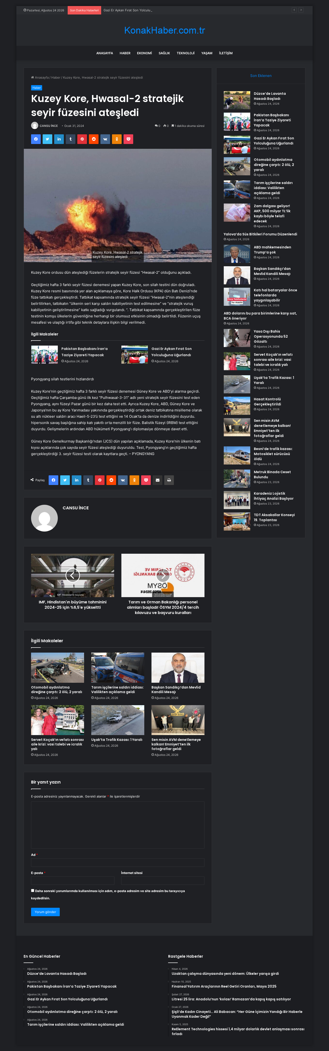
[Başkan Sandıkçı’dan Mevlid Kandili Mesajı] (177, 667)
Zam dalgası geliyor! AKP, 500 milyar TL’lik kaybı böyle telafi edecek (272, 214)
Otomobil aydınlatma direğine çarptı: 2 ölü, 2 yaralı (56, 689)
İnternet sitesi (132, 873)
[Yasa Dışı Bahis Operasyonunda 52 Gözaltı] (237, 338)
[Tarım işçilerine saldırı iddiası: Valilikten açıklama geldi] (117, 667)
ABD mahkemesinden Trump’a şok (272, 250)
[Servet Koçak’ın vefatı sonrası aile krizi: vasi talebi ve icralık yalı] (57, 720)
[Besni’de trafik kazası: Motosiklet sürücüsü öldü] (237, 455)
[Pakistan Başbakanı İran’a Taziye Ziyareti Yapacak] (44, 355)
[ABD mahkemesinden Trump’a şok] (237, 254)
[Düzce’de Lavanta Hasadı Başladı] (237, 100)
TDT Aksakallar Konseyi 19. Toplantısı (274, 517)
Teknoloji (186, 53)
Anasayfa (104, 53)
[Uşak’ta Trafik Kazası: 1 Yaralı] (117, 720)
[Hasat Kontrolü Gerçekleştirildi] (237, 406)
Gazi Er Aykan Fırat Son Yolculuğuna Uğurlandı (138, 10)
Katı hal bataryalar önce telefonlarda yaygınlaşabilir (275, 295)
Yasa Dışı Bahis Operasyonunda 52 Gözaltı (271, 336)
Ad (34, 855)
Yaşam (206, 53)
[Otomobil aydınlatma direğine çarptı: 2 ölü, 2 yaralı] (57, 667)
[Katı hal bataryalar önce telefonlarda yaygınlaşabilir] (237, 297)
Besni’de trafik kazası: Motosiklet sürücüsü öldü (273, 453)
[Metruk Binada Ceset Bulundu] (237, 479)
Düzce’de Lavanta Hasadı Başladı (270, 96)
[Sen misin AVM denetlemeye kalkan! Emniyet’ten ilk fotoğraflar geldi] (177, 720)
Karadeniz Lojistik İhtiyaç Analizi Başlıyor (274, 496)
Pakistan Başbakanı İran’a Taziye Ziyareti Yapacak (272, 120)
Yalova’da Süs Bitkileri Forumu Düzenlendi (260, 234)
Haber (125, 53)
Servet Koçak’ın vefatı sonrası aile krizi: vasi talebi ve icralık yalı (57, 744)
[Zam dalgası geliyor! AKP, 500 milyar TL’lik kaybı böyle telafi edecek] (237, 213)
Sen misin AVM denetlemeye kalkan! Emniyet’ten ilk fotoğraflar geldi (176, 744)
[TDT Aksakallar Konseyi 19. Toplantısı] (237, 521)
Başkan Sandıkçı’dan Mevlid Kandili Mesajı (176, 689)
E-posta (38, 873)
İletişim (226, 53)
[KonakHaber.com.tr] (164, 30)
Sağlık (164, 53)
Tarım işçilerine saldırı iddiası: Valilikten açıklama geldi (117, 689)
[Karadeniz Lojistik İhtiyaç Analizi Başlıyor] (237, 500)
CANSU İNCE (49, 126)
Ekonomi (144, 53)
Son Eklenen (261, 75)
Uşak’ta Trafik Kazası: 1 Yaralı (116, 739)
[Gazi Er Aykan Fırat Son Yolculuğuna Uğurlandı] (134, 355)
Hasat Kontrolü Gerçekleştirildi (267, 402)
